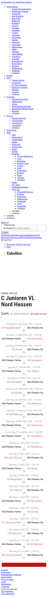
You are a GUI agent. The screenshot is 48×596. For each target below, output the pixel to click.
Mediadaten (6, 584)
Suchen (5, 233)
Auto (19, 159)
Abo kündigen (7, 591)
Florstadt (15, 28)
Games (20, 166)
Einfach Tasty (23, 163)
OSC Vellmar (33, 371)
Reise (19, 175)
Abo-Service (11, 237)
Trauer (14, 104)
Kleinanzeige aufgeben (21, 106)
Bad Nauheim (17, 16)
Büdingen (16, 21)
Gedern (15, 33)
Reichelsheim (17, 61)
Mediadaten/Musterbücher (23, 109)
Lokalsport (16, 83)
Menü (3, 222)
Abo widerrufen (8, 594)
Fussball (15, 92)
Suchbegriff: (8, 228)
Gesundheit (22, 170)
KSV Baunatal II (14, 382)
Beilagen (15, 111)
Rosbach (15, 66)
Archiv (35, 235)
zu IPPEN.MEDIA (24, 237)
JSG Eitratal (16, 392)
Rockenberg (17, 64)
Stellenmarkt (17, 102)
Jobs (3, 235)
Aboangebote (17, 121)
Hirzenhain (16, 37)
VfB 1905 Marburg (36, 338)
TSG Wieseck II (34, 403)
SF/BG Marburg (14, 414)
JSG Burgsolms (34, 360)
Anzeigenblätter (25, 235)
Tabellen (15, 90)
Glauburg (16, 35)
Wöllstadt (16, 71)
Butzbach (16, 23)
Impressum (21, 197)
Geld (19, 168)
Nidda (14, 49)
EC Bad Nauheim (19, 85)
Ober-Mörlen (17, 54)
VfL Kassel (17, 349)
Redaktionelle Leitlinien (11, 575)
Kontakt (20, 194)
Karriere (20, 173)
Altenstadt (16, 14)
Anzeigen (5, 586)
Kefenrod (16, 42)
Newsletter (21, 206)
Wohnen (20, 178)
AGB (19, 204)
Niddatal (15, 52)
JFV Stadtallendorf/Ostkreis (15, 328)
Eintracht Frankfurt (20, 87)
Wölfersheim (17, 68)
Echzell (15, 26)
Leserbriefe (16, 125)
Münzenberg (17, 47)
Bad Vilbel (16, 18)
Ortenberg (16, 56)
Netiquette (21, 201)
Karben (15, 40)
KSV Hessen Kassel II (37, 425)
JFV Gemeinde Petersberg (14, 522)
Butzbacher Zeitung (20, 11)
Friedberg (16, 30)
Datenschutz (22, 199)
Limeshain (16, 45)
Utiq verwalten (7, 579)
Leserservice (17, 123)
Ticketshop (37, 237)
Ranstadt (15, 59)
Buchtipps (21, 161)
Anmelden (14, 235)
